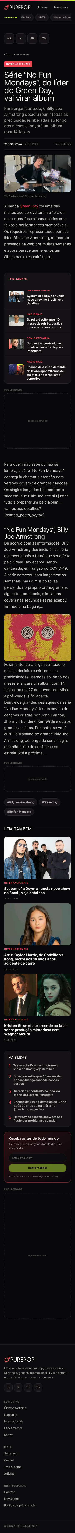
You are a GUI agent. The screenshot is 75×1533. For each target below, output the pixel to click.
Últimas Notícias (15, 1408)
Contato (9, 1492)
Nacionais (61, 7)
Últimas (42, 7)
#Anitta (23, 17)
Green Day (29, 206)
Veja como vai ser (48, 1176)
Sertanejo (10, 1453)
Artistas (9, 1473)
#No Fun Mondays (19, 811)
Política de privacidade (19, 1505)
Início (7, 54)
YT (38, 1387)
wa (9, 38)
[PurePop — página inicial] (17, 7)
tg (44, 38)
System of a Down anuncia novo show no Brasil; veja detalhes (36, 1067)
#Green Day (49, 802)
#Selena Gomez (61, 17)
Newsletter (11, 1498)
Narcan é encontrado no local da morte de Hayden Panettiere (37, 1092)
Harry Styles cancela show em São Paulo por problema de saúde (38, 1118)
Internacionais (21, 54)
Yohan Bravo (13, 144)
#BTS (39, 17)
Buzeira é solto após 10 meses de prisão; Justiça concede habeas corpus (37, 1079)
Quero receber (37, 1168)
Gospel (9, 1460)
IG (8, 1387)
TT (28, 1387)
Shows (8, 1434)
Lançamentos (13, 1428)
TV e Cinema (12, 1467)
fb (32, 38)
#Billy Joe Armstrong (20, 802)
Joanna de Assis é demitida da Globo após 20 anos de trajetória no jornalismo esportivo (40, 1105)
